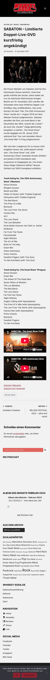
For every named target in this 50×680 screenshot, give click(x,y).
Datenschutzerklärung (13, 590)
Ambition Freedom (11, 408)
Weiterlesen (29, 675)
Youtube (7, 645)
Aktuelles (8, 24)
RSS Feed (7, 657)
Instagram (7, 653)
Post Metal (31, 559)
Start (5, 601)
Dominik (10, 51)
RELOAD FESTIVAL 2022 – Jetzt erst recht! (38, 411)
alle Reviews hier (25, 515)
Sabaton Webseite (12, 385)
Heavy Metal (9, 555)
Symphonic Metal (37, 575)
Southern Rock (17, 575)
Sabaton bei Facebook (14, 388)
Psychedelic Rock (27, 566)
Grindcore (19, 552)
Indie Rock (33, 555)
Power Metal (10, 395)
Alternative (17, 542)
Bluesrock (25, 545)
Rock (26, 570)
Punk (37, 566)
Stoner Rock (26, 575)
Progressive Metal (28, 562)
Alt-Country (7, 542)
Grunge (25, 552)
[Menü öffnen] (45, 8)
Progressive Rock (11, 566)
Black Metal (11, 545)
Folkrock (6, 552)
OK (16, 675)
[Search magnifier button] (45, 450)
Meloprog (41, 555)
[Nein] (47, 673)
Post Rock (39, 559)
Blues (18, 545)
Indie (18, 555)
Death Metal (13, 548)
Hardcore (31, 552)
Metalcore (7, 559)
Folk (39, 548)
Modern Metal (17, 559)
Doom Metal (32, 548)
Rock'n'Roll (35, 571)
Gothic (12, 552)
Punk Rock (18, 571)
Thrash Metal (9, 577)
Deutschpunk (24, 548)
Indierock (25, 555)
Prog (17, 563)
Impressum (8, 597)
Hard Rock (41, 551)
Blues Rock (34, 545)
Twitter (6, 649)
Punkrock (8, 570)
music (16, 24)
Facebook (7, 641)
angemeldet (18, 433)
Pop (24, 558)
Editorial (6, 593)
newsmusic (25, 24)
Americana (41, 542)
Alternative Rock (30, 542)
